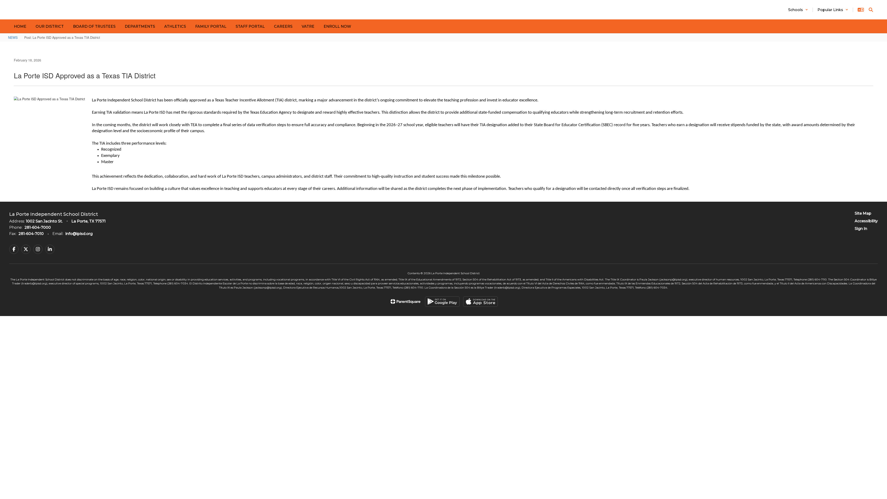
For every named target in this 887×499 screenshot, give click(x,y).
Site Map (863, 213)
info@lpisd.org (79, 233)
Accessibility (866, 221)
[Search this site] (871, 9)
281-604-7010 (31, 233)
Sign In (861, 228)
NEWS (13, 37)
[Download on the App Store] (480, 301)
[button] (798, 10)
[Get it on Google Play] (442, 301)
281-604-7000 (37, 227)
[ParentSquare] (405, 301)
